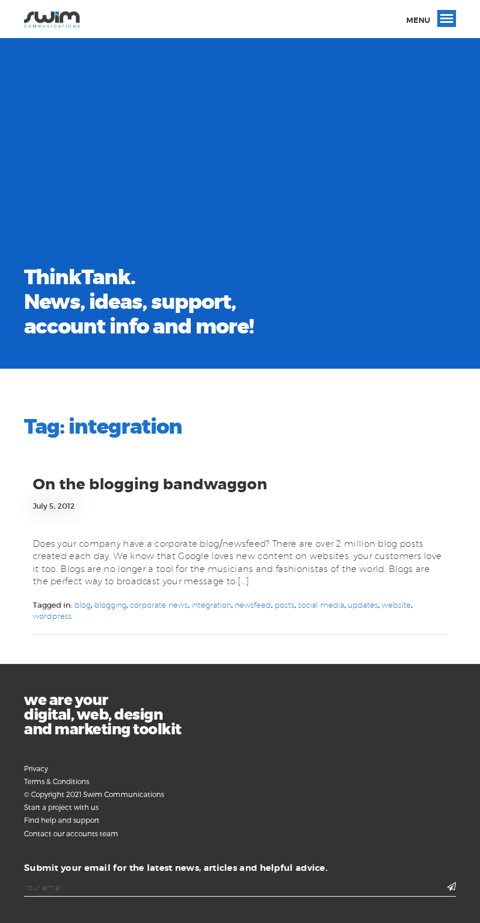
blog (82, 604)
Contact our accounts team (71, 833)
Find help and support (62, 820)
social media (321, 604)
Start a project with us (61, 807)
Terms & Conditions (56, 781)
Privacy (36, 768)
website (396, 604)
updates (363, 604)
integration (211, 604)
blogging (110, 604)
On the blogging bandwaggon (150, 484)
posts (284, 604)
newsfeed (253, 604)
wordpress (52, 616)
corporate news (159, 604)
